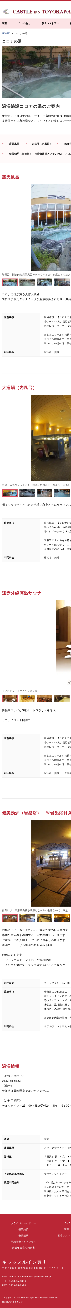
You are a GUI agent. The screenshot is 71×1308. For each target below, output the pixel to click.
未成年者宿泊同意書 (23, 1247)
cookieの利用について (12, 1302)
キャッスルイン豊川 (24, 1262)
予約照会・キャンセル (23, 1241)
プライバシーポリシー (23, 1223)
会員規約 (23, 1235)
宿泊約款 (23, 1229)
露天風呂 (14, 143)
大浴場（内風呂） (42, 143)
